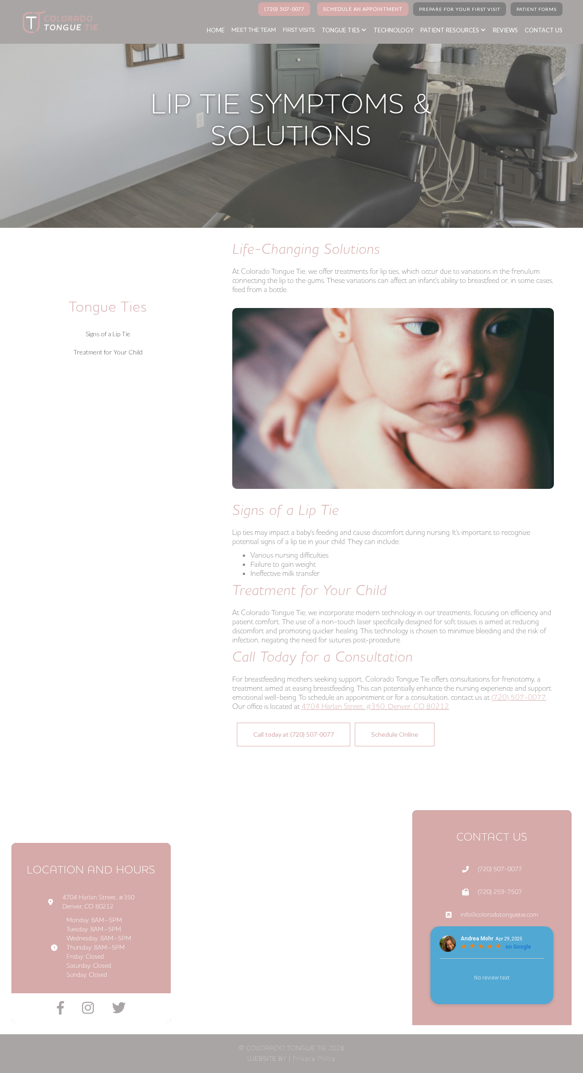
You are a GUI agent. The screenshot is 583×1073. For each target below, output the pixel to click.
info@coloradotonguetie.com (499, 914)
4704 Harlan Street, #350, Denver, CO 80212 (375, 707)
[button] (349, 30)
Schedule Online (394, 734)
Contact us (544, 30)
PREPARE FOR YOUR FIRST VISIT (459, 9)
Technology (393, 30)
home (216, 30)
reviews (505, 30)
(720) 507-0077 (284, 9)
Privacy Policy (314, 1058)
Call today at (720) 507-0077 (293, 734)
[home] (58, 21)
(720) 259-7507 (500, 892)
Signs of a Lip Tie (108, 334)
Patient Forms (537, 9)
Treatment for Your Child (108, 352)
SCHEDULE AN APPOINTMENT (363, 9)
